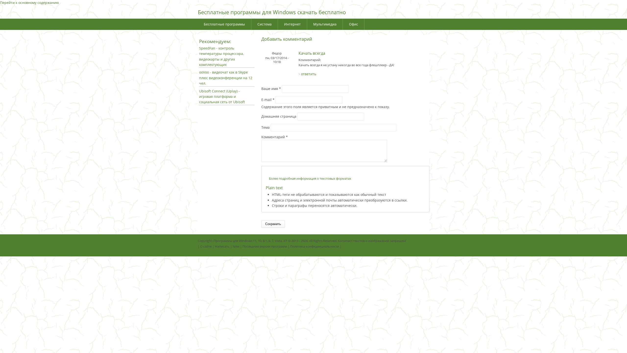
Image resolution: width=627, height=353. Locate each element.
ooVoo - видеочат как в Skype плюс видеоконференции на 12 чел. (225, 78)
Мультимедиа (325, 24)
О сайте (206, 246)
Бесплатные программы (224, 24)
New (236, 246)
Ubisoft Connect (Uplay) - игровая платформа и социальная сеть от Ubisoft (222, 96)
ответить (308, 74)
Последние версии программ (264, 246)
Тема (266, 127)
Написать (222, 246)
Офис (353, 24)
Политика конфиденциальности (314, 246)
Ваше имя (271, 88)
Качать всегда (312, 53)
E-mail (268, 99)
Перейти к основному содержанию (29, 2)
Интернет (292, 24)
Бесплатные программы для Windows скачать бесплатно (272, 12)
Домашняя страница (279, 116)
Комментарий (274, 137)
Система (264, 24)
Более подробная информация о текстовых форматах (310, 178)
